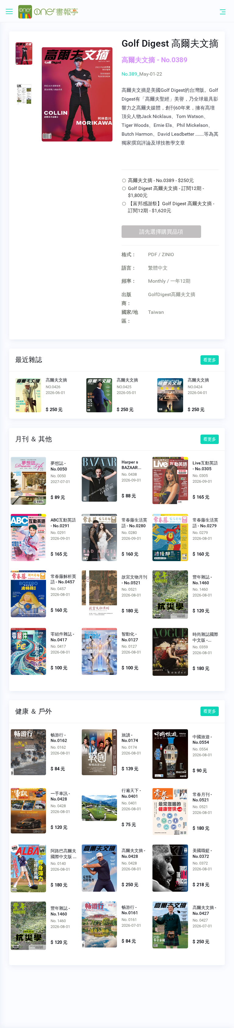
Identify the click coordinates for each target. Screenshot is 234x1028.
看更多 (209, 359)
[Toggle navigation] (222, 11)
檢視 (28, 396)
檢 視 (28, 480)
